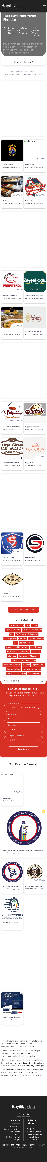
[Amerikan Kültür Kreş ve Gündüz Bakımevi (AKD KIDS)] (12, 872)
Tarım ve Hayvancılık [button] (32, 669)
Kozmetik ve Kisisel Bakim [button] (18, 651)
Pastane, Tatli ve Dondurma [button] (23, 660)
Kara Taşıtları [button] (36, 647)
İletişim (17, 1140)
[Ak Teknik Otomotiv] (12, 908)
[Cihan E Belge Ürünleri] (12, 1003)
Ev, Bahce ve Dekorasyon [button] (27, 634)
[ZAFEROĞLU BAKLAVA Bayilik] (35, 317)
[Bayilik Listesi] (14, 6)
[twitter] (23, 1114)
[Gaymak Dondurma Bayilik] (35, 412)
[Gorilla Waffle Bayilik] (12, 150)
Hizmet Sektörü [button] (26, 643)
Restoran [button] (26, 665)
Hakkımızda (15, 1126)
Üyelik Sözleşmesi (34, 1134)
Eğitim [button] (34, 625)
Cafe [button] (28, 625)
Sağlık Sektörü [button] (38, 665)
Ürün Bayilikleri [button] (34, 673)
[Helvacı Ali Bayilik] (12, 579)
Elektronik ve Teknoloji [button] (32, 630)
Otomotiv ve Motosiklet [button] (28, 656)
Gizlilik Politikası (33, 1129)
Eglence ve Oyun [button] (13, 630)
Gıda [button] (16, 643)
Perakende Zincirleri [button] (11, 665)
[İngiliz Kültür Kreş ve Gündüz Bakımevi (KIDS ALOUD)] (23, 828)
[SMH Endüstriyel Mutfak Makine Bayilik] (35, 543)
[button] (4, 28)
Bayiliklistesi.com (26, 1147)
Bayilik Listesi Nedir (11, 1129)
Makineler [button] (36, 651)
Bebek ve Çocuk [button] (17, 625)
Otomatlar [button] (12, 656)
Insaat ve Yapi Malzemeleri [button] (17, 647)
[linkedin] (28, 1114)
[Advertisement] (23, 108)
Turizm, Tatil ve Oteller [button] (16, 673)
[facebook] (19, 1114)
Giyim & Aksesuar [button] (36, 638)
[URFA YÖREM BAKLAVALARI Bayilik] (12, 448)
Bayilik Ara (23, 749)
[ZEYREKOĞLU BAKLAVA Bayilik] (35, 281)
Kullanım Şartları (34, 1132)
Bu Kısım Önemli (13, 1137)
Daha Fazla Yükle (20, 610)
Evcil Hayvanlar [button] (9, 638)
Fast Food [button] (22, 638)
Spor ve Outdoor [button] (14, 669)
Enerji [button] (11, 634)
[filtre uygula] (28, 60)
